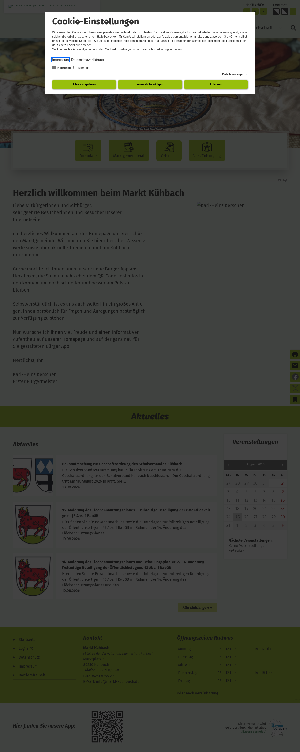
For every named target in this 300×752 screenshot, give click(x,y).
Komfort (83, 67)
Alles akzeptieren (84, 84)
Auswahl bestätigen (150, 84)
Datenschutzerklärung (87, 59)
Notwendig (64, 67)
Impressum (60, 59)
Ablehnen (216, 84)
